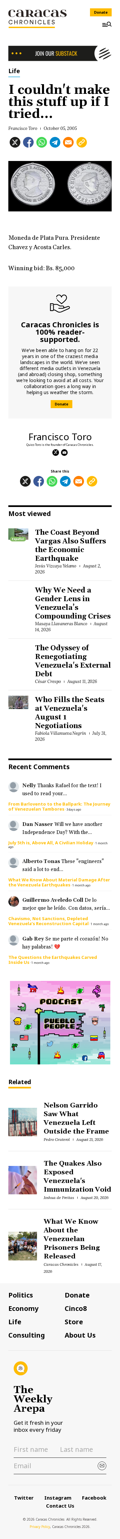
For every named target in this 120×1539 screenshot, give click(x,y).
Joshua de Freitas (59, 1197)
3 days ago (73, 809)
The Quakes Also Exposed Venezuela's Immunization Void (78, 1176)
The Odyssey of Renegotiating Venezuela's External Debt (73, 661)
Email (64, 452)
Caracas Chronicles (61, 1264)
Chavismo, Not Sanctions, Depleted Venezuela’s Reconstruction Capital (48, 920)
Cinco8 (76, 1308)
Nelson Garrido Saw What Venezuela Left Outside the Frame (76, 1118)
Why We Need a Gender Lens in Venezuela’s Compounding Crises (72, 603)
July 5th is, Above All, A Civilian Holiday (50, 843)
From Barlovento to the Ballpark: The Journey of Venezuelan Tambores (59, 806)
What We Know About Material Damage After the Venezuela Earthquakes (59, 882)
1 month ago (81, 885)
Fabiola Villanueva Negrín (60, 733)
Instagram (57, 1497)
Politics (20, 1295)
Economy (23, 1308)
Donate (101, 12)
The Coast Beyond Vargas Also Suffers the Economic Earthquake (70, 545)
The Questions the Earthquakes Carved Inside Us (52, 959)
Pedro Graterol (57, 1139)
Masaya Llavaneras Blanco (61, 624)
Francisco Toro (22, 128)
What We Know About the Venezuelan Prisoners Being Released (72, 1239)
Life (14, 71)
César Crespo (48, 681)
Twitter (24, 1497)
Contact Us (60, 1505)
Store (74, 1322)
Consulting (26, 1335)
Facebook (94, 1497)
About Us (80, 1335)
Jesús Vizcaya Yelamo (55, 566)
